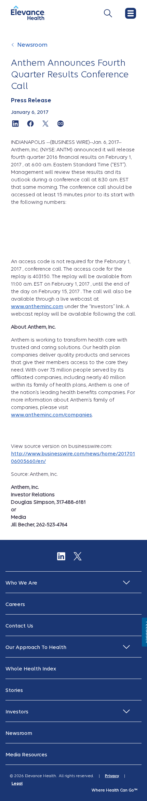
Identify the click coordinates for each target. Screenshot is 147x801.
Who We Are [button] (21, 583)
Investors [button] (16, 712)
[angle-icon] (13, 48)
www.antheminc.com (37, 306)
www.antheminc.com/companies (51, 415)
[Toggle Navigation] (108, 13)
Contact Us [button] (19, 626)
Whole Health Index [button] (30, 669)
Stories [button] (14, 690)
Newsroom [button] (18, 733)
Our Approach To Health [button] (35, 647)
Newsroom (32, 45)
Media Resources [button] (26, 755)
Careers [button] (15, 604)
